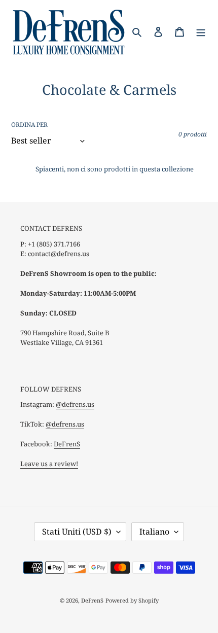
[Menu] (200, 31)
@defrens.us (75, 404)
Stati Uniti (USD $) (77, 531)
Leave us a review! (49, 463)
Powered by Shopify (132, 600)
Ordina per (29, 124)
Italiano (154, 531)
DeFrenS (67, 443)
